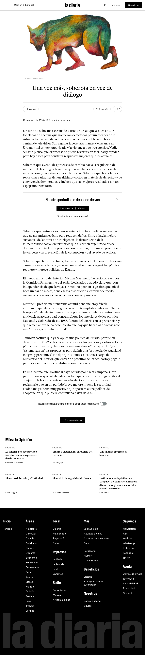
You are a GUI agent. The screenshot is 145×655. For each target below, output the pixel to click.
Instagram (128, 548)
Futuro (29, 572)
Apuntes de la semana (96, 538)
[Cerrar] (117, 199)
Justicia (30, 577)
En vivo (88, 543)
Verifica (30, 610)
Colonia (57, 528)
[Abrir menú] (5, 5)
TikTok (126, 557)
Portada (7, 528)
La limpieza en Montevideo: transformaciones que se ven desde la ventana (21, 455)
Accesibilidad (130, 583)
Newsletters (129, 528)
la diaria (57, 559)
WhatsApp (129, 543)
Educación (32, 562)
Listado (88, 576)
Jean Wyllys (57, 462)
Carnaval (31, 533)
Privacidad (129, 588)
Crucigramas (91, 560)
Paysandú (58, 538)
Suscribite (133, 5)
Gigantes (58, 573)
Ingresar (116, 5)
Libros (29, 581)
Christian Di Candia (14, 462)
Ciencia (30, 538)
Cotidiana (31, 543)
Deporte (30, 552)
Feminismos (32, 567)
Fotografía (90, 550)
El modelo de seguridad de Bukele (71, 478)
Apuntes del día (93, 533)
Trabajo (30, 606)
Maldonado (59, 533)
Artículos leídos (61, 599)
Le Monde (58, 564)
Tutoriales (128, 578)
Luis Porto (104, 493)
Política (30, 596)
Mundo (30, 586)
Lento (56, 569)
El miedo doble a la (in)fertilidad (24, 478)
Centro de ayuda (132, 573)
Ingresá (84, 216)
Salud (29, 601)
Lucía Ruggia (11, 493)
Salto (56, 543)
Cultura (30, 548)
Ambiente (31, 528)
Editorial (29, 5)
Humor (88, 555)
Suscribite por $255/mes (72, 208)
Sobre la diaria (92, 601)
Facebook (128, 552)
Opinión (18, 5)
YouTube (127, 538)
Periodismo (59, 590)
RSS (125, 533)
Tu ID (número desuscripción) (94, 583)
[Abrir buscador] (105, 5)
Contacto (128, 593)
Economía (31, 557)
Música (57, 595)
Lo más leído (91, 528)
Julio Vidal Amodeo (60, 493)
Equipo (88, 605)
